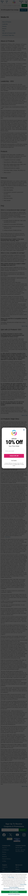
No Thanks (14, 460)
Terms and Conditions (14, 887)
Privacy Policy (11, 877)
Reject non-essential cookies (14, 894)
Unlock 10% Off (14, 455)
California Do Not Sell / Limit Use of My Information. (14, 888)
